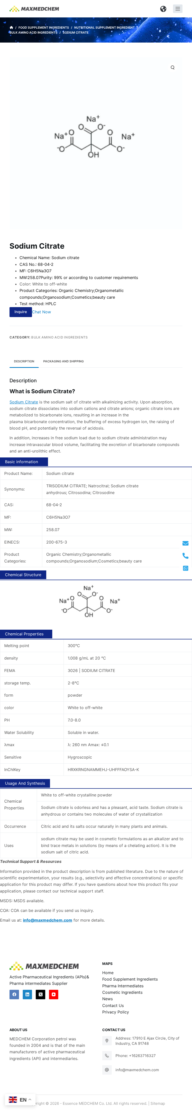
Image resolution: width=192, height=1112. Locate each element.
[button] (163, 8)
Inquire (20, 311)
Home (108, 972)
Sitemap (157, 1103)
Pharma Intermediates (123, 985)
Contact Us (113, 1005)
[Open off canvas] (177, 8)
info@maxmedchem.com (137, 1069)
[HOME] (11, 27)
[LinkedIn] (27, 994)
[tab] (24, 361)
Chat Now (41, 311)
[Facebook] (14, 994)
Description (24, 361)
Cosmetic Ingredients (122, 992)
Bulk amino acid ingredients (59, 337)
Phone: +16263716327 (136, 1055)
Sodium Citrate (24, 401)
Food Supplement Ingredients (130, 979)
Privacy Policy (115, 1011)
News (107, 998)
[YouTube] (53, 994)
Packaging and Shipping (63, 361)
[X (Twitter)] (40, 994)
